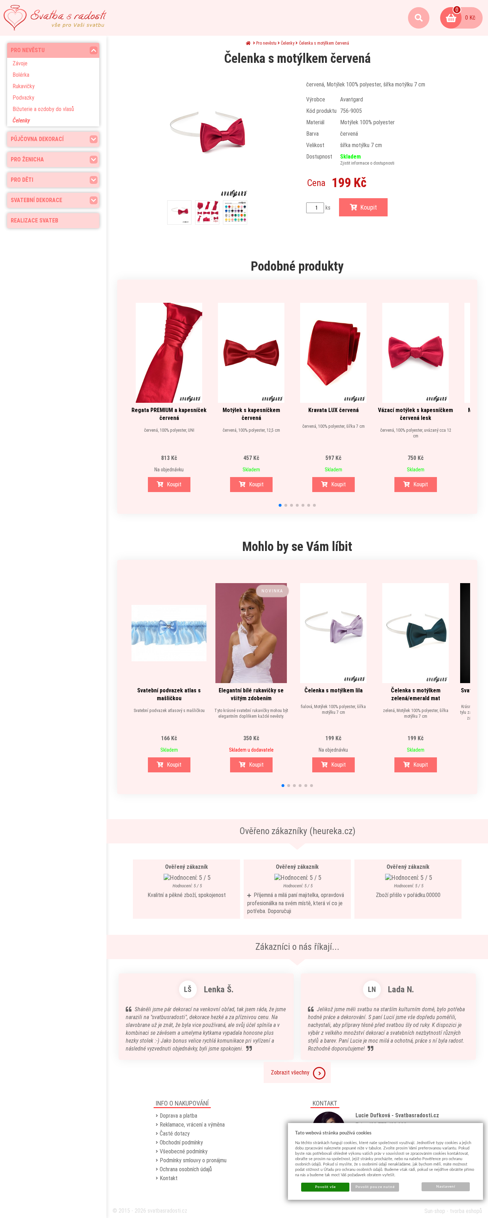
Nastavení (445, 1186)
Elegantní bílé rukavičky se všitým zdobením (251, 694)
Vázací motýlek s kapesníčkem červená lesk (415, 414)
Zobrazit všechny (290, 1072)
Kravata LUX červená (333, 410)
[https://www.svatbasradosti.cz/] (55, 18)
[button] (280, 505)
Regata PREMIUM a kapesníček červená (168, 414)
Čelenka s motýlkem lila (333, 690)
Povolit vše (325, 1187)
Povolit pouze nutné (375, 1187)
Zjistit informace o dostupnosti (367, 163)
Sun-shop (434, 1211)
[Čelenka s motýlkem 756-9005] (207, 136)
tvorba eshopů (466, 1211)
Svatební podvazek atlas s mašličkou (169, 694)
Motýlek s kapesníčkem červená (251, 414)
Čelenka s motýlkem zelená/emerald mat (415, 694)
